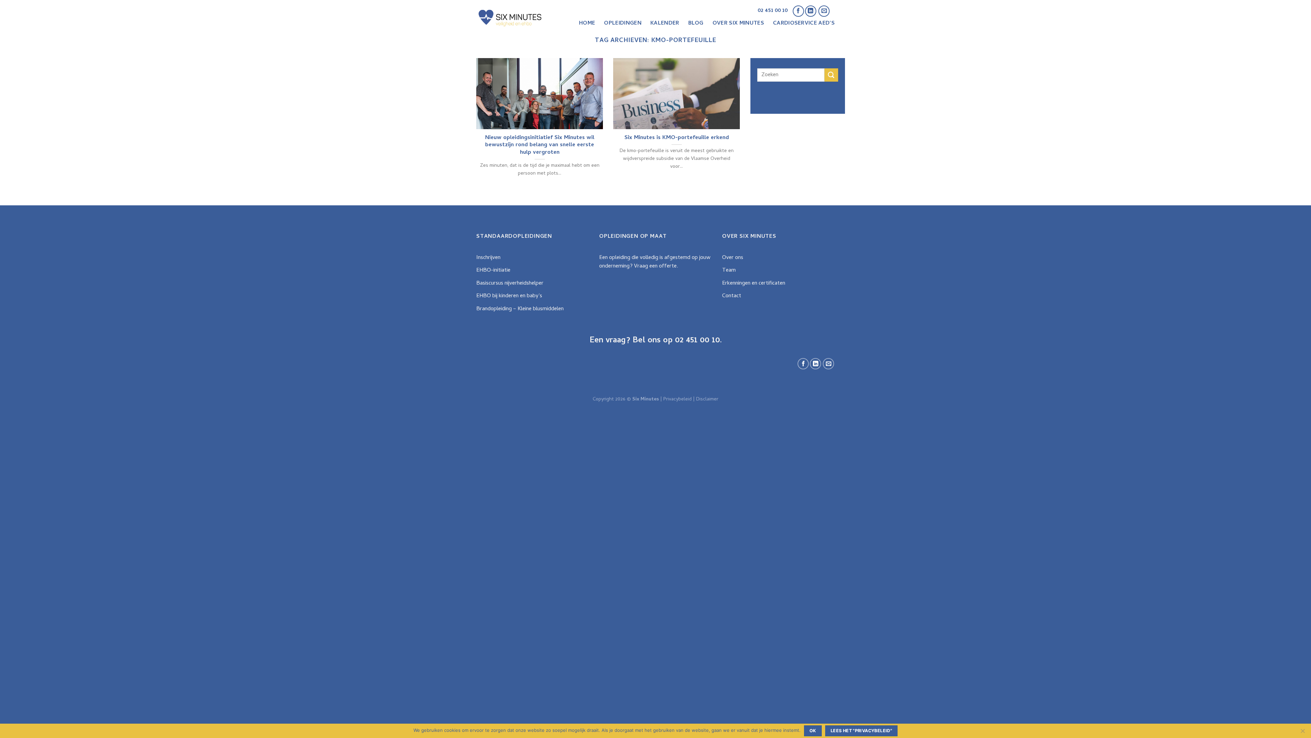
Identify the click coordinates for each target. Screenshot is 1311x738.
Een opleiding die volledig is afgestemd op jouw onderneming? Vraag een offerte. (654, 262)
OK (812, 730)
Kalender (664, 23)
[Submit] (831, 75)
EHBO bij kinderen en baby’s (509, 296)
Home (587, 23)
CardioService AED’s (804, 23)
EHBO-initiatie (493, 270)
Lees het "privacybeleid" (861, 730)
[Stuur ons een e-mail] (824, 11)
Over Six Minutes (738, 23)
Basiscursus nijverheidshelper (510, 283)
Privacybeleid (677, 400)
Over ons (732, 258)
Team (729, 270)
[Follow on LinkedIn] (810, 11)
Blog (696, 23)
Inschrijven (488, 258)
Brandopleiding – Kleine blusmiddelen (520, 309)
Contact (731, 296)
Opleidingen (623, 23)
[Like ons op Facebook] (798, 11)
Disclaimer (707, 400)
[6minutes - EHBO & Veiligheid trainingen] (510, 18)
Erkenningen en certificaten (753, 283)
